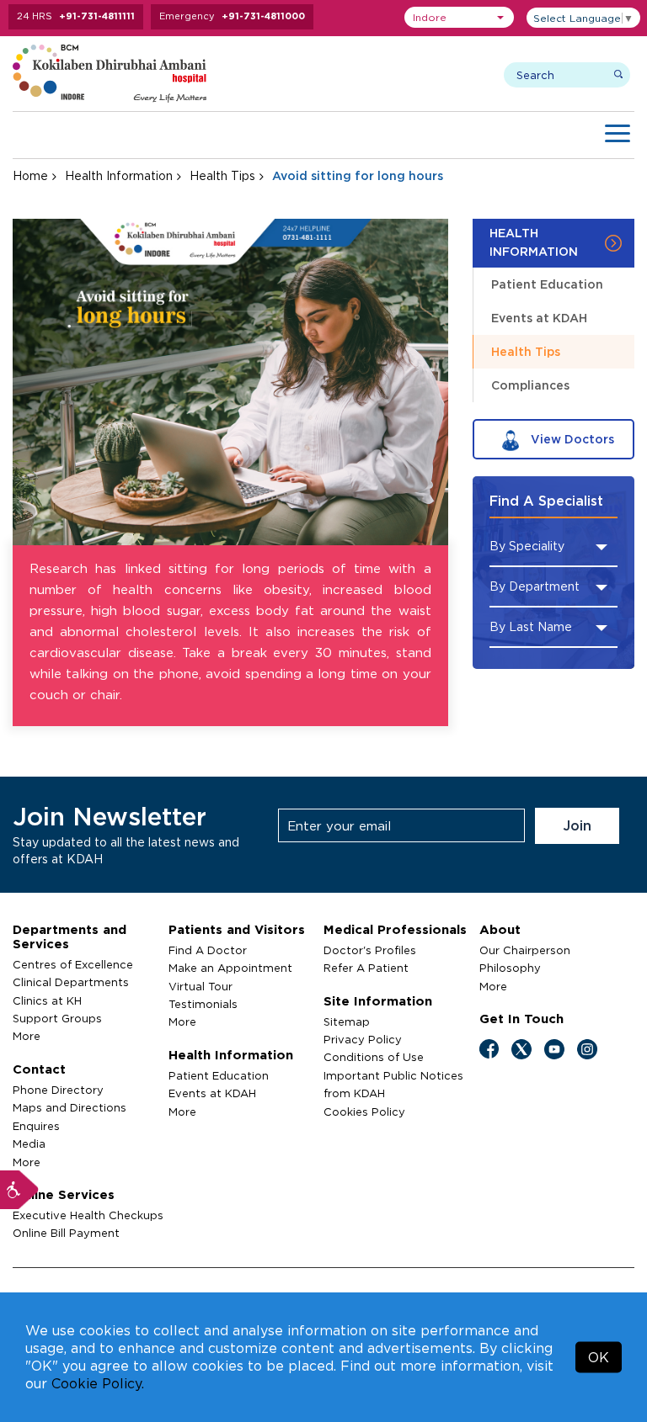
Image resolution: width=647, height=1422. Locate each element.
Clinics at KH (47, 1000)
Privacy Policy (363, 1039)
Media (29, 1143)
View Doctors (570, 438)
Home (30, 175)
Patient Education (547, 284)
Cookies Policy (364, 1111)
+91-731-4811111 (97, 16)
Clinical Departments (71, 982)
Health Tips (222, 175)
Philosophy (510, 968)
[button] (459, 17)
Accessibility (19, 1189)
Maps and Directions (69, 1107)
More (26, 1036)
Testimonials (203, 1004)
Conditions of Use (374, 1057)
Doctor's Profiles (370, 950)
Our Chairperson (524, 950)
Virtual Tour (200, 986)
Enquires (36, 1126)
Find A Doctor (207, 950)
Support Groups (57, 1018)
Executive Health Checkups (88, 1215)
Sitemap (347, 1021)
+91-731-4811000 (263, 16)
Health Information (119, 175)
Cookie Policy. (97, 1383)
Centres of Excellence (73, 964)
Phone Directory (58, 1090)
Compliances (530, 385)
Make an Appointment (230, 968)
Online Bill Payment (66, 1233)
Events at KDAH (539, 317)
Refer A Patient (366, 968)
